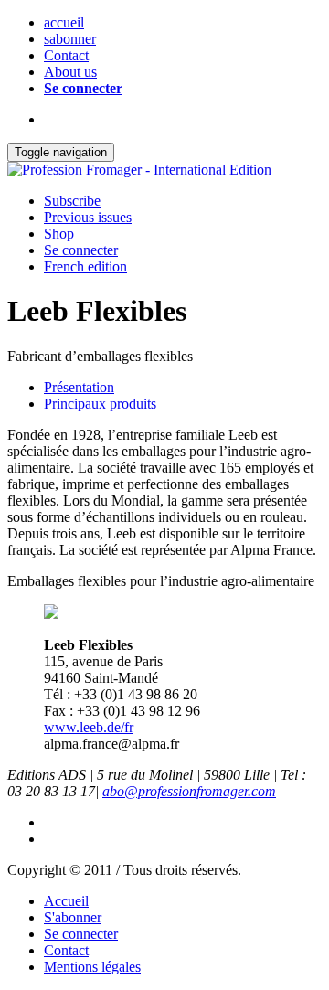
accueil (64, 22)
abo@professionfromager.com (189, 791)
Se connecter (83, 88)
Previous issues (88, 217)
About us (70, 72)
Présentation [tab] (79, 387)
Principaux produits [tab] (100, 403)
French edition (85, 266)
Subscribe (72, 200)
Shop (59, 233)
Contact (66, 55)
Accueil (66, 901)
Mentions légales (92, 966)
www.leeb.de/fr (88, 727)
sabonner (70, 39)
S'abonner (72, 917)
